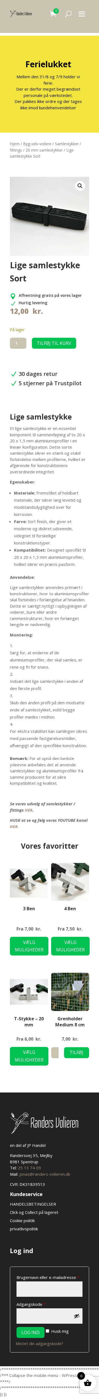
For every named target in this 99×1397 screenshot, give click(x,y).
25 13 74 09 (29, 1167)
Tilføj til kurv (54, 343)
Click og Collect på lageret (34, 1212)
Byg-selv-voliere (37, 143)
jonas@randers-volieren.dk (44, 1174)
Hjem (15, 143)
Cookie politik (22, 1220)
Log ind (30, 1332)
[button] (80, 186)
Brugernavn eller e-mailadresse (49, 1277)
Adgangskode (40, 1304)
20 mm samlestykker (44, 150)
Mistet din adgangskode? (39, 1343)
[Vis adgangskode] (77, 1316)
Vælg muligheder (29, 946)
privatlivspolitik (24, 1228)
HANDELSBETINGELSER (33, 1204)
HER (28, 810)
